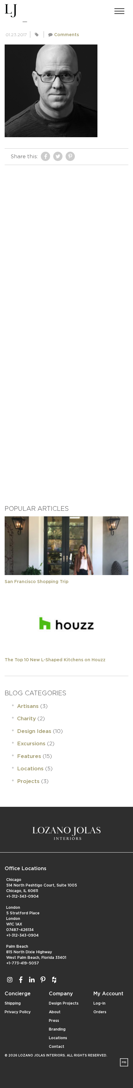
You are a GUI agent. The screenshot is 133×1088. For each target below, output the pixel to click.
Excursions (31, 743)
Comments (66, 35)
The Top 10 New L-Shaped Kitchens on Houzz (55, 660)
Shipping (13, 1003)
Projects (28, 781)
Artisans (28, 706)
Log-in (99, 1003)
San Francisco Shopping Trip (36, 582)
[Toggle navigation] (119, 9)
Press (54, 1020)
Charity (26, 718)
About (55, 1012)
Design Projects (64, 1003)
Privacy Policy (18, 1012)
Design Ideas (34, 731)
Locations (30, 768)
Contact (56, 1046)
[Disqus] (66, 245)
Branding (57, 1029)
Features (29, 756)
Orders (99, 1012)
